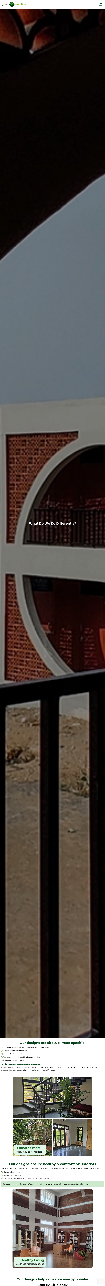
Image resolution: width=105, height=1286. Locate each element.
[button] (66, 4)
